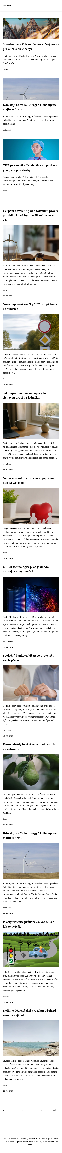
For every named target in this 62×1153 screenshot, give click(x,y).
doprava (6, 379)
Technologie (8, 641)
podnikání (7, 130)
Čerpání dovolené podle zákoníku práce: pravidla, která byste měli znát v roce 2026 (30, 215)
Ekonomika (7, 730)
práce (5, 553)
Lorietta (7, 5)
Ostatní (6, 69)
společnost (7, 464)
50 (42, 1110)
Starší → (55, 1110)
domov (5, 819)
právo (5, 290)
